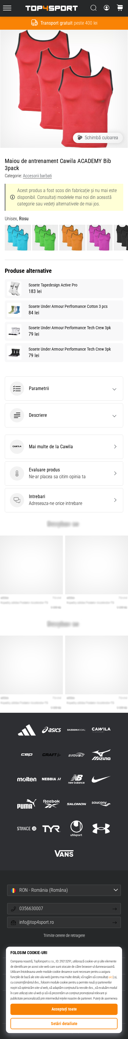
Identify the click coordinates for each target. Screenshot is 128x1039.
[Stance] (27, 828)
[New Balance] (76, 779)
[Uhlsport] (76, 828)
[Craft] (51, 754)
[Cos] (120, 8)
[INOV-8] (76, 754)
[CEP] (27, 754)
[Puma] (27, 804)
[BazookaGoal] (76, 730)
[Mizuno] (101, 754)
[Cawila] (101, 730)
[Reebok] (51, 804)
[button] (64, 388)
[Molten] (27, 779)
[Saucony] (101, 804)
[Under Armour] (101, 828)
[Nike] (101, 779)
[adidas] (27, 730)
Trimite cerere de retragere (64, 935)
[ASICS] (51, 730)
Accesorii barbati (37, 175)
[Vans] (63, 853)
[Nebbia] (51, 779)
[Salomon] (76, 804)
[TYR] (51, 828)
